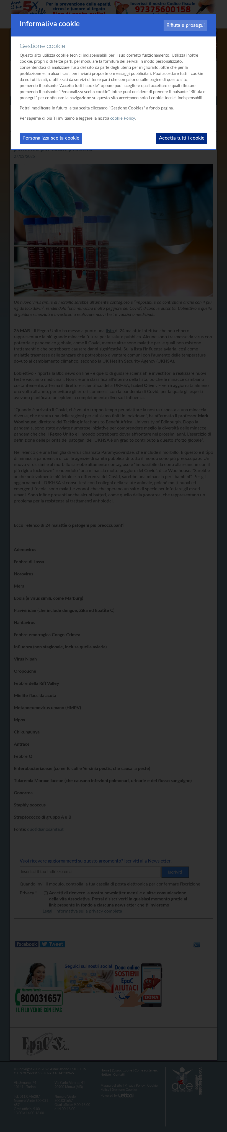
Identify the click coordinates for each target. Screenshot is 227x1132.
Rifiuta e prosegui (185, 25)
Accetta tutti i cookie (182, 138)
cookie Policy (122, 118)
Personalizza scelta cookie (50, 138)
